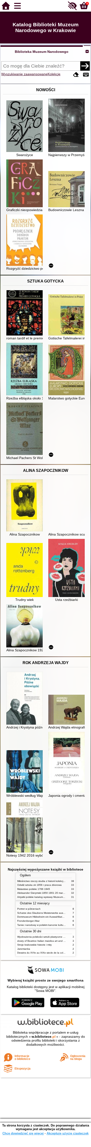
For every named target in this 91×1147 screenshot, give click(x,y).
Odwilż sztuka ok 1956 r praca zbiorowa (39, 885)
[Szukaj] (85, 65)
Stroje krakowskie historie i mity (34, 944)
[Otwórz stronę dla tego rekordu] (25, 126)
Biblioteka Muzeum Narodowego (41, 52)
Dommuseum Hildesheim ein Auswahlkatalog (42, 916)
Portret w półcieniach (29, 908)
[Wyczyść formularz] (76, 75)
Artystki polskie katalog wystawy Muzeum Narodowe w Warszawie (53, 897)
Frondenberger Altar (28, 921)
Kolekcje (54, 74)
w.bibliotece (44, 1036)
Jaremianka (23, 949)
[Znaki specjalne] (86, 75)
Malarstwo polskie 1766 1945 (33, 889)
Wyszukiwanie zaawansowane (24, 74)
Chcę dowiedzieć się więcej (23, 1133)
